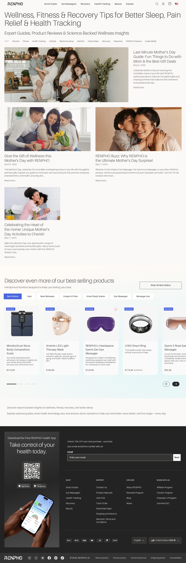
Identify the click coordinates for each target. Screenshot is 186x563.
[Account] (163, 4)
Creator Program (165, 493)
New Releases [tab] (47, 296)
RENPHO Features (134, 41)
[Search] (157, 4)
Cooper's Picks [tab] (70, 296)
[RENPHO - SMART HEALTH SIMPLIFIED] (13, 558)
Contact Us (101, 487)
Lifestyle (52, 41)
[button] (166, 384)
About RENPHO (133, 487)
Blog (128, 498)
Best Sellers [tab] (12, 296)
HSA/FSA (100, 498)
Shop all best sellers (161, 285)
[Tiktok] (62, 558)
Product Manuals (104, 493)
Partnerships (93, 41)
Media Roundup (67, 41)
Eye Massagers (73, 493)
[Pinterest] (55, 558)
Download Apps (104, 508)
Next (176, 457)
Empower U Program (166, 498)
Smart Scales (72, 487)
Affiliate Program (164, 487)
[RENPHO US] (15, 4)
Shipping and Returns (106, 514)
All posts (15, 41)
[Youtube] (42, 558)
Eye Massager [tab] (121, 296)
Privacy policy (119, 558)
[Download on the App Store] (24, 486)
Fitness (26, 41)
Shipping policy (158, 558)
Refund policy (102, 558)
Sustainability (150, 41)
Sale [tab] (29, 296)
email (70, 452)
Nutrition (81, 41)
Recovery (106, 41)
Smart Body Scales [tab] (95, 296)
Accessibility (176, 558)
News (129, 503)
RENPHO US (84, 558)
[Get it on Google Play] (40, 486)
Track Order (102, 503)
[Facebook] (49, 558)
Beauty (69, 508)
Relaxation (118, 41)
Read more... (139, 87)
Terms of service (138, 558)
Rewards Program (134, 493)
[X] (36, 558)
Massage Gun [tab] (143, 296)
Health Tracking (39, 41)
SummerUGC (163, 503)
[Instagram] (29, 558)
